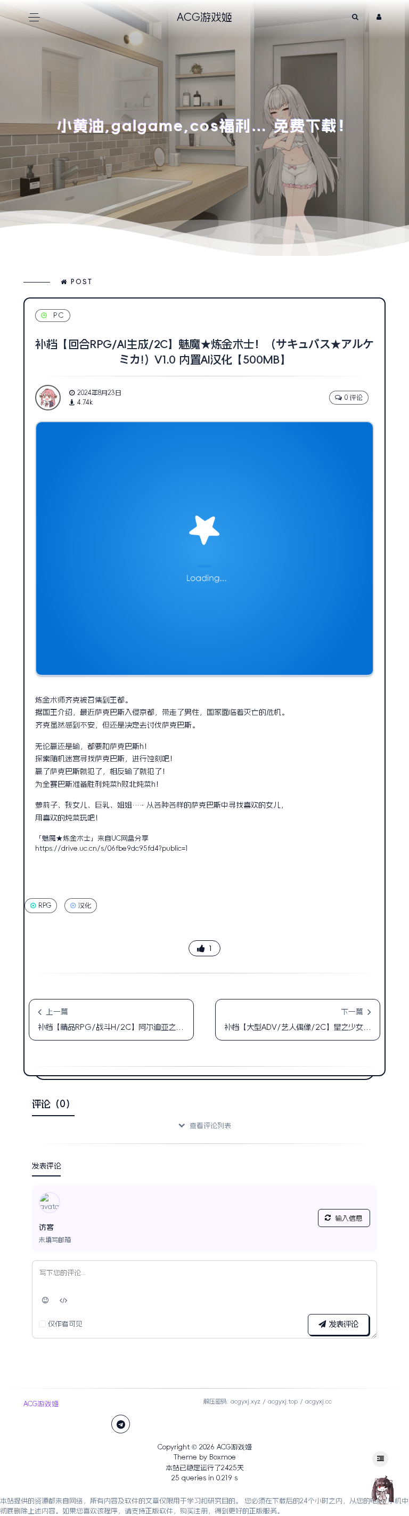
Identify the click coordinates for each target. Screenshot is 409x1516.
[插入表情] (45, 1300)
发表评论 (342, 1324)
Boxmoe (222, 1457)
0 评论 (354, 397)
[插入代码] (63, 1300)
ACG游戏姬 (234, 1447)
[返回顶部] (382, 1489)
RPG (44, 905)
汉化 (84, 905)
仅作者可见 (65, 1323)
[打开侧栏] (380, 1459)
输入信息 (349, 1218)
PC (58, 315)
